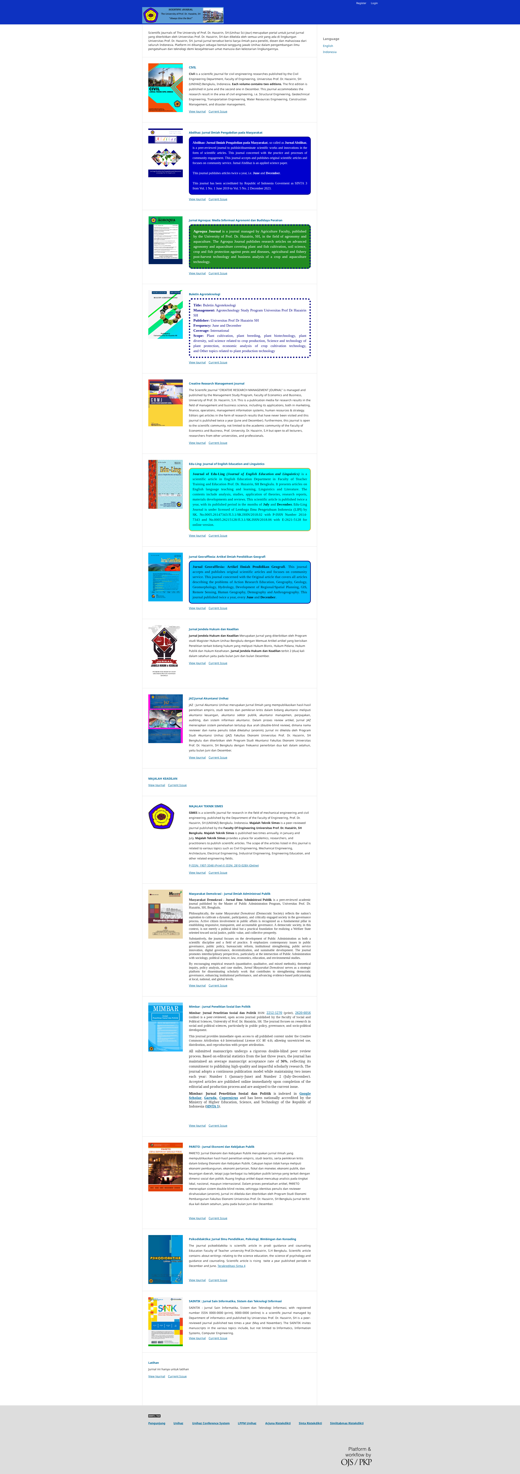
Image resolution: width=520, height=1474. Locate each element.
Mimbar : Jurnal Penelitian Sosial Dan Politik (220, 1006)
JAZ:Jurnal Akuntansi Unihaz (209, 698)
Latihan (153, 1363)
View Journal (197, 111)
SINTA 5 (212, 1106)
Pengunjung (156, 1423)
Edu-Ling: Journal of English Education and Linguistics (226, 464)
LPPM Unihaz (247, 1423)
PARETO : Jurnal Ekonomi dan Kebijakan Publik (222, 1147)
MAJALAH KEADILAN (162, 778)
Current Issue (218, 111)
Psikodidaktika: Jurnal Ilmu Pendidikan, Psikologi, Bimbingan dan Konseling (242, 1239)
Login (374, 3)
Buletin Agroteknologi (204, 294)
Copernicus (228, 1098)
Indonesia (330, 52)
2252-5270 (274, 1012)
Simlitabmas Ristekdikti (347, 1423)
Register (361, 3)
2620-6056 (303, 1012)
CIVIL (192, 67)
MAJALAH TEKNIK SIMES (206, 806)
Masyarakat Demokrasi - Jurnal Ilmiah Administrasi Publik (230, 894)
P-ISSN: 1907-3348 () (206, 865)
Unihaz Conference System (211, 1423)
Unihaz (178, 1423)
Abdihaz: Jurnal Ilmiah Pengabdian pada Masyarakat (225, 132)
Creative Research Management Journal (216, 383)
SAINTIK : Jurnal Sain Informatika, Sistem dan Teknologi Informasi (235, 1301)
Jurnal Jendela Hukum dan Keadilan (214, 629)
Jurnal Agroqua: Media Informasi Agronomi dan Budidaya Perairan (235, 220)
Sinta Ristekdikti (310, 1423)
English (328, 46)
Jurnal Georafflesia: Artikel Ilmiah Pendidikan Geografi (227, 557)
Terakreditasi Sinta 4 (231, 1266)
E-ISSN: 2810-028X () (241, 865)
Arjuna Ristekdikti (278, 1423)
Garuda (210, 1098)
